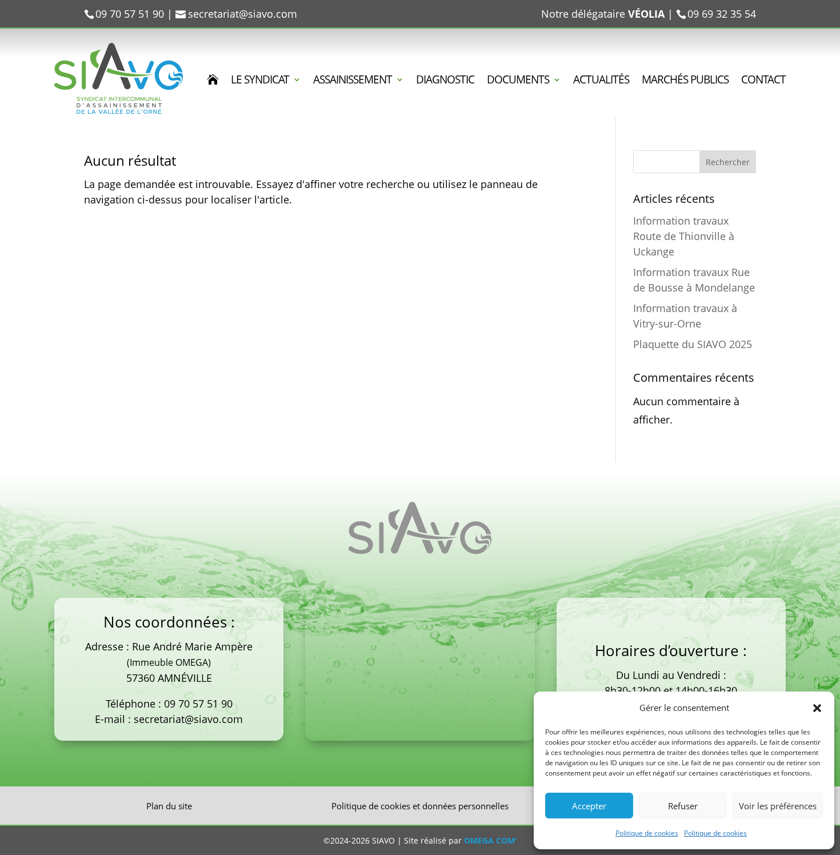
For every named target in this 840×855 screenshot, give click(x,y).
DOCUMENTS (518, 81)
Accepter (589, 806)
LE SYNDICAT (260, 81)
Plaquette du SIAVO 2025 (692, 344)
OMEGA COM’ (490, 840)
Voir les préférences (778, 806)
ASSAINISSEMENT (352, 81)
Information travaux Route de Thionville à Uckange (683, 236)
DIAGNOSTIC (445, 81)
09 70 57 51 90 (198, 703)
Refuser (683, 806)
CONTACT (763, 81)
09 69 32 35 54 (721, 14)
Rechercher (728, 162)
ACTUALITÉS (601, 81)
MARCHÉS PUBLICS (685, 81)
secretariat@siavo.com (188, 719)
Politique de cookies (646, 833)
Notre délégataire (603, 14)
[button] (817, 708)
